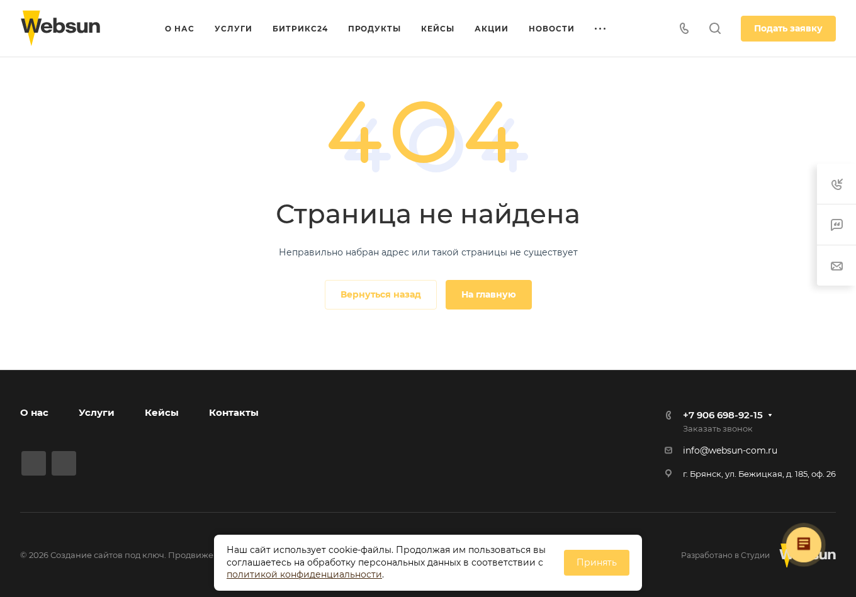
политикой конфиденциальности (304, 574)
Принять (597, 562)
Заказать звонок (718, 428)
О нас (34, 412)
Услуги (97, 412)
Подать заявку (788, 28)
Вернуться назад (381, 294)
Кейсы (162, 412)
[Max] (64, 463)
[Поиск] (715, 29)
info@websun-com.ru (730, 450)
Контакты (234, 412)
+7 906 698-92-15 (723, 415)
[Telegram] (33, 463)
